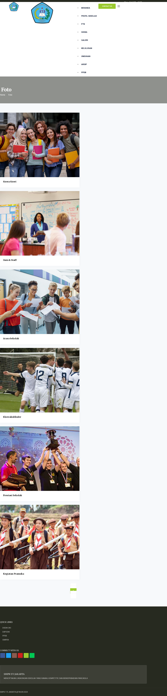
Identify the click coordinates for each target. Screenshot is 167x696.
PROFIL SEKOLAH (89, 16)
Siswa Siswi (9, 181)
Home (2, 95)
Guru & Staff (10, 260)
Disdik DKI (6, 628)
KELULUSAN (86, 48)
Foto (10, 95)
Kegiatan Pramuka (13, 573)
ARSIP (84, 64)
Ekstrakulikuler (12, 416)
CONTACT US (107, 6)
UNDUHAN (85, 56)
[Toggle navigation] (118, 6)
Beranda (85, 8)
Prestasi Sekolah (12, 495)
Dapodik (6, 632)
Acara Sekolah (11, 338)
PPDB (84, 72)
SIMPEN (5, 640)
